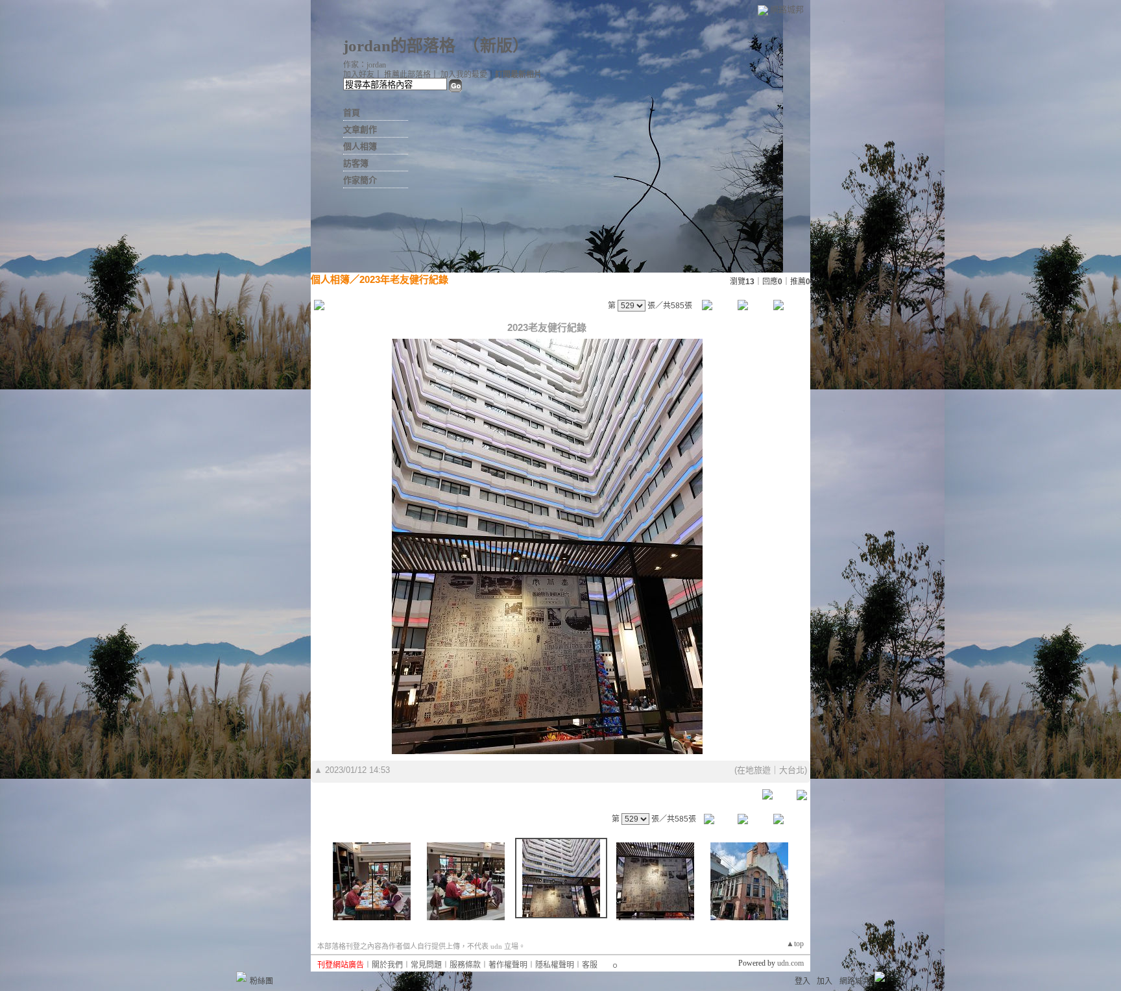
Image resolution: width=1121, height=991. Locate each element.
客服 (589, 965)
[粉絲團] (241, 977)
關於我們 (387, 965)
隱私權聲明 (554, 965)
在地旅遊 (754, 770)
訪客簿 (355, 163)
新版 (496, 46)
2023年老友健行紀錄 (403, 279)
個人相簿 (360, 146)
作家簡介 (360, 180)
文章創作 (360, 129)
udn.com (790, 963)
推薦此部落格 (407, 74)
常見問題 (426, 965)
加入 (824, 981)
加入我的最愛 (463, 74)
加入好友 (358, 74)
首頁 (351, 112)
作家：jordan (364, 64)
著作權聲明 (507, 965)
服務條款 (465, 965)
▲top (795, 943)
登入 (802, 981)
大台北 (791, 770)
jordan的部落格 (399, 46)
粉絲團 (261, 981)
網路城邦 (787, 9)
